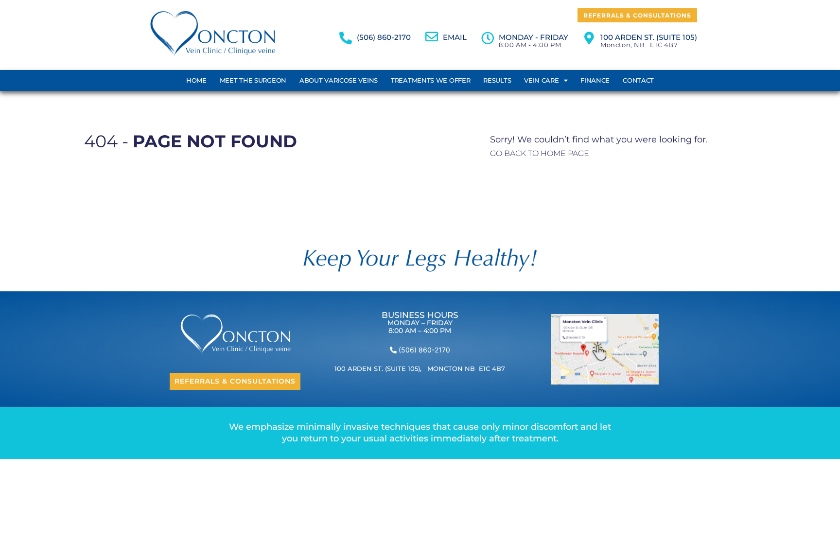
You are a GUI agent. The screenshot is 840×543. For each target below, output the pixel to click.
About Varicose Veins (338, 80)
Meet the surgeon (253, 80)
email (455, 37)
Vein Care (541, 80)
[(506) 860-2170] (345, 38)
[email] (431, 36)
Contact (638, 80)
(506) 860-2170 (384, 37)
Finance (595, 80)
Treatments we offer (430, 80)
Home (196, 80)
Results (497, 80)
